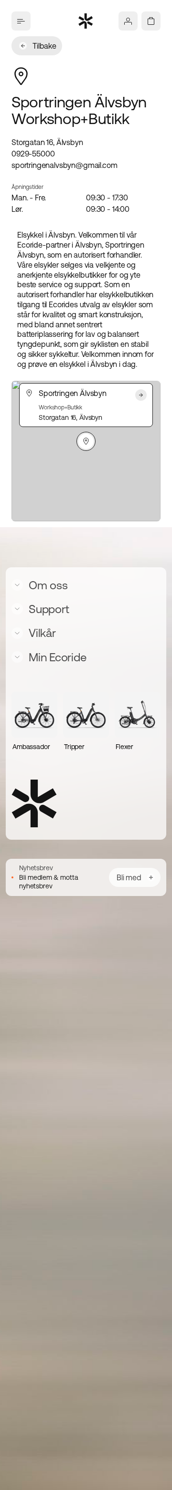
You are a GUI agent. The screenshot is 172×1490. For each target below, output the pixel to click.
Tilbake (44, 46)
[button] (86, 441)
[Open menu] (21, 21)
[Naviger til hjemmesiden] (86, 21)
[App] (128, 21)
